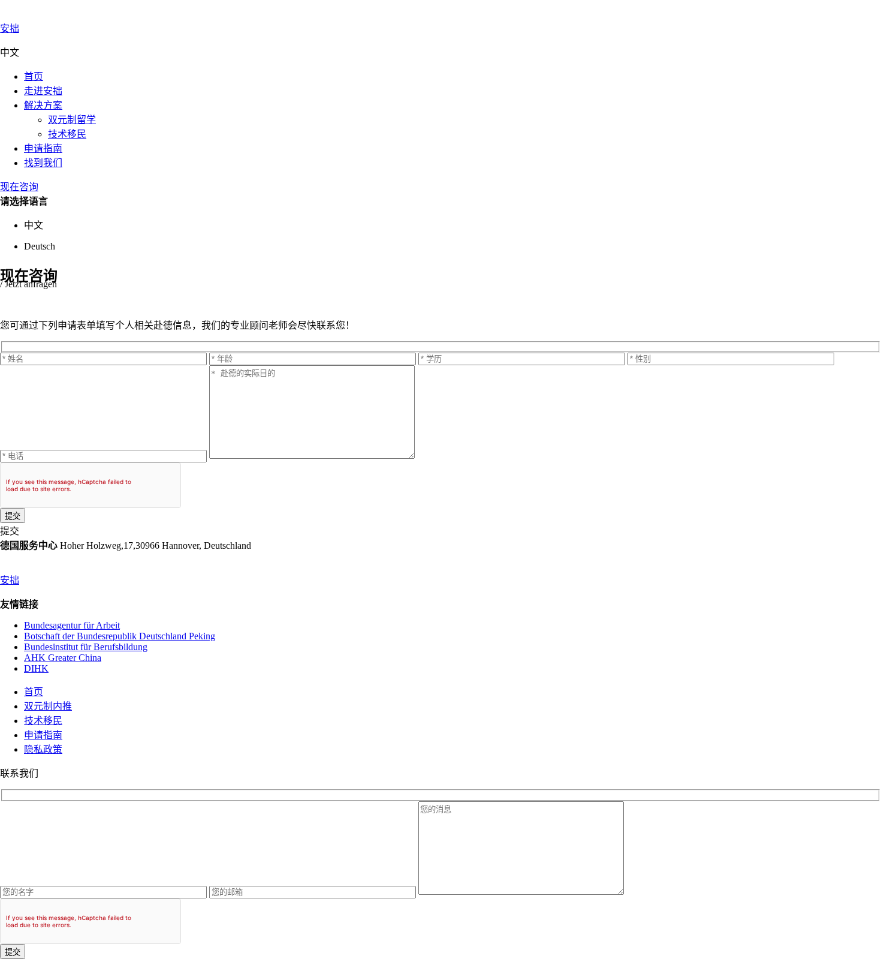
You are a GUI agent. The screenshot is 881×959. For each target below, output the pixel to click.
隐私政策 (43, 749)
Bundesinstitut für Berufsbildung (85, 647)
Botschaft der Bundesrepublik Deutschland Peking (119, 636)
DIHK (36, 668)
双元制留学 (72, 120)
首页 (33, 76)
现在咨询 (19, 187)
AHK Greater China (62, 658)
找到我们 (43, 163)
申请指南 (43, 148)
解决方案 (43, 105)
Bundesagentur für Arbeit (72, 625)
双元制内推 (48, 706)
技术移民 (67, 134)
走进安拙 (43, 91)
